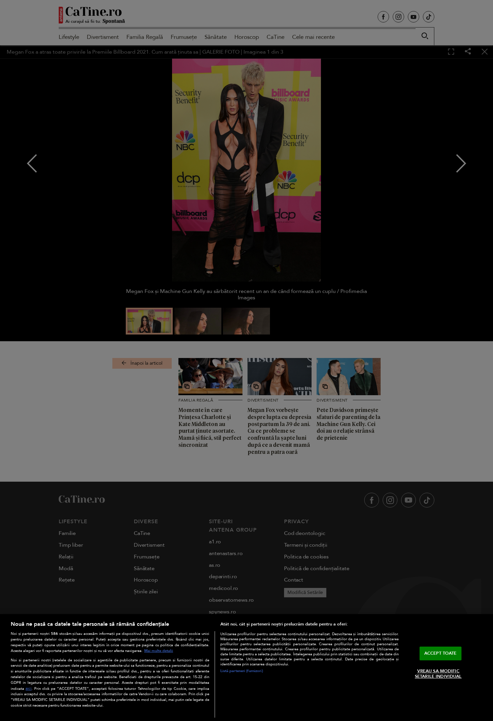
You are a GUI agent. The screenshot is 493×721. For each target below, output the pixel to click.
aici (28, 689)
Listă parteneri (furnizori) (241, 670)
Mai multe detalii (158, 650)
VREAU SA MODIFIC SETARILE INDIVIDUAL (438, 673)
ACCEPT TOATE (440, 653)
